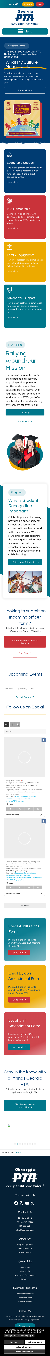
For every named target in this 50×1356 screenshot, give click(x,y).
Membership (25, 1267)
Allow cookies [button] (35, 1342)
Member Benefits (25, 1248)
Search (12, 4)
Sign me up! (25, 1326)
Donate (28, 4)
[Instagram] (21, 1202)
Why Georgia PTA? (25, 1244)
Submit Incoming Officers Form (25, 642)
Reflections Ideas (25, 1297)
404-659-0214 (25, 1226)
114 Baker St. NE (25, 1218)
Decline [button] (14, 1342)
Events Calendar (25, 1301)
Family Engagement (20, 255)
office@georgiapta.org (25, 1230)
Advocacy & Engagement (25, 1275)
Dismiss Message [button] (24, 1351)
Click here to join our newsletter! (25, 1105)
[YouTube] (26, 1202)
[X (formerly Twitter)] (32, 1202)
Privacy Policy (25, 1252)
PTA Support (25, 1279)
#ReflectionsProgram (23, 877)
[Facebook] (16, 1202)
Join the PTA (25, 1271)
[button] (15, 1144)
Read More (20, 801)
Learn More (12, 182)
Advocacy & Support (21, 298)
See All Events (23, 697)
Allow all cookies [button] (24, 1347)
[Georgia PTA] (25, 17)
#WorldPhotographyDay (15, 880)
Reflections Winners (25, 1293)
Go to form (18, 952)
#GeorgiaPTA (11, 801)
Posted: (12, 814)
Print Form (24, 653)
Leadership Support (20, 162)
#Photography (37, 877)
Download (18, 1046)
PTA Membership (18, 209)
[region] (25, 90)
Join (40, 4)
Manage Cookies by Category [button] (19, 1335)
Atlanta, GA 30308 (25, 1222)
